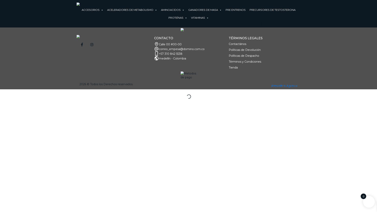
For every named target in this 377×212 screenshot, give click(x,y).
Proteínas (175, 17)
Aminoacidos (171, 9)
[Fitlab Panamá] (78, 4)
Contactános (237, 44)
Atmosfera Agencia (284, 86)
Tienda (233, 67)
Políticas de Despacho (244, 56)
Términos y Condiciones (245, 61)
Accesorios (91, 9)
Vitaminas (198, 17)
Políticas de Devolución (245, 50)
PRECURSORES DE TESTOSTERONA (273, 9)
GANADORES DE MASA (203, 9)
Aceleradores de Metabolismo (130, 9)
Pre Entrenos (236, 9)
